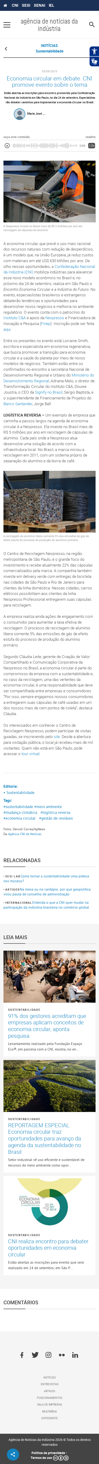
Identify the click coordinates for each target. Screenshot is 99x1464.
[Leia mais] (49, 977)
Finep (45, 323)
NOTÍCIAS (49, 45)
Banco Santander (17, 403)
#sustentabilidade (18, 806)
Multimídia (49, 1411)
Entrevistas (49, 1384)
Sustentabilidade (24, 1009)
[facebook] (22, 1355)
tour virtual (30, 753)
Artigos (12, 889)
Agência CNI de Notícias (24, 834)
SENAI (39, 5)
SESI (26, 5)
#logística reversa (55, 812)
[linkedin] (75, 1355)
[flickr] (62, 1355)
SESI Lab (12, 876)
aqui (7, 329)
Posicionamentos (49, 1397)
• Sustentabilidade (19, 792)
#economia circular (19, 818)
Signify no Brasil (48, 392)
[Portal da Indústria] (5, 5)
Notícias (50, 1377)
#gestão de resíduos (56, 818)
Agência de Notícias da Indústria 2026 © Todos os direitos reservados (50, 1442)
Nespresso (54, 317)
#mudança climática (20, 812)
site (57, 736)
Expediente (49, 1418)
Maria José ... (36, 113)
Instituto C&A (14, 317)
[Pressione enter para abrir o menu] (6, 24)
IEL (51, 5)
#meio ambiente (48, 806)
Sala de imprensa (49, 1404)
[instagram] (48, 1355)
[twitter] (35, 1355)
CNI (15, 5)
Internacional (18, 902)
